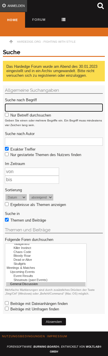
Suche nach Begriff (21, 100)
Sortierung (13, 190)
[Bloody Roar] (46, 256)
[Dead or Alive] (46, 260)
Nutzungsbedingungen (23, 336)
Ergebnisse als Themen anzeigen (37, 205)
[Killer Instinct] (46, 248)
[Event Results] (46, 276)
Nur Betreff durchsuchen (30, 115)
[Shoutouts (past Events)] (46, 280)
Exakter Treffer (22, 149)
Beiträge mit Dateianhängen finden (38, 303)
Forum (39, 19)
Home (12, 20)
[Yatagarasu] (46, 244)
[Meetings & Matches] (46, 268)
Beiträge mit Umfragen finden (34, 309)
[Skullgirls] (46, 264)
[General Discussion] (46, 284)
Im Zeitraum (15, 164)
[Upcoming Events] (46, 272)
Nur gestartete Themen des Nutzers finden (45, 155)
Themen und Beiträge (27, 220)
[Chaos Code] (46, 252)
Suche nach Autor (20, 134)
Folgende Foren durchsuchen (29, 239)
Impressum (57, 336)
